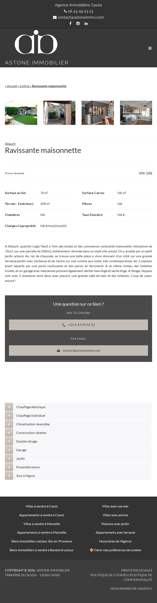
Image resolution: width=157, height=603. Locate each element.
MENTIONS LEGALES (136, 570)
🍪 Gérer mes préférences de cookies (115, 550)
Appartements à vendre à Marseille (41, 532)
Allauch (10, 144)
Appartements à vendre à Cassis (41, 515)
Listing (24, 86)
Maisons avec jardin (115, 524)
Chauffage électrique (30, 407)
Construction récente (31, 433)
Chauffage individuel (30, 415)
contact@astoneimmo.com (81, 17)
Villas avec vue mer (115, 506)
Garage (21, 450)
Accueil (12, 86)
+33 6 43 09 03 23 (81, 324)
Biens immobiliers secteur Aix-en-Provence (41, 541)
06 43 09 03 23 (80, 11)
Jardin (20, 458)
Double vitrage (26, 441)
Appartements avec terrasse (115, 532)
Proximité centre (28, 467)
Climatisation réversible (33, 424)
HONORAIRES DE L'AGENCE (131, 588)
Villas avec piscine (115, 515)
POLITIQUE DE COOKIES (109, 575)
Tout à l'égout (25, 476)
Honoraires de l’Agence (115, 541)
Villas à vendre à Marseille (42, 524)
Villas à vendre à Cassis (42, 506)
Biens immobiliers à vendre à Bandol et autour (42, 550)
